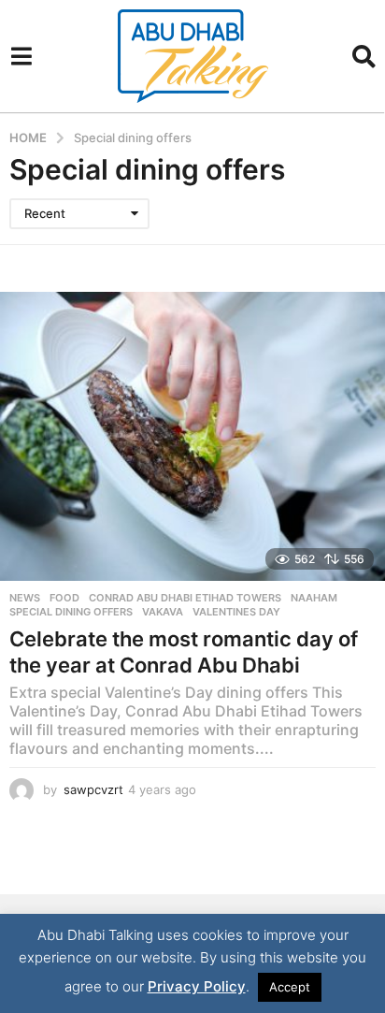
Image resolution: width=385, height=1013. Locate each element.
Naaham (314, 597)
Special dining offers (71, 611)
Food (64, 597)
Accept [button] (289, 986)
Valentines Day (236, 611)
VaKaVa (162, 611)
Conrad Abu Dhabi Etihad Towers (185, 597)
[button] (21, 56)
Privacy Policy (197, 986)
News (24, 597)
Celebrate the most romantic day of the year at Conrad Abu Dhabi (183, 652)
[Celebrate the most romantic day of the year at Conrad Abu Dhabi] (192, 436)
